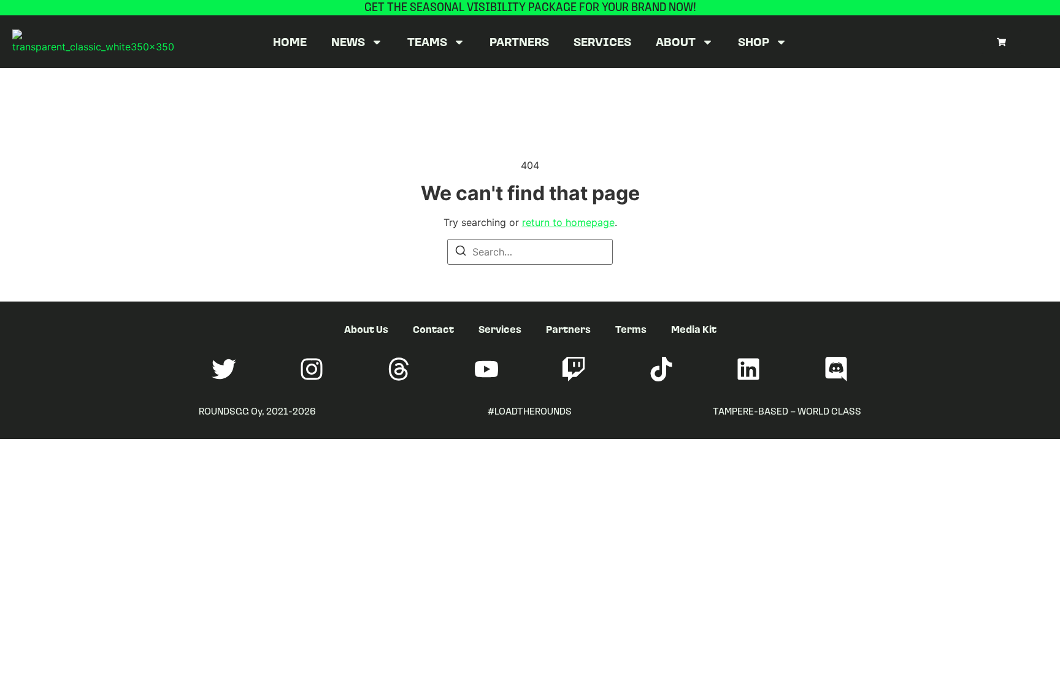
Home (290, 41)
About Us (366, 328)
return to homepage (568, 222)
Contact (433, 328)
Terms (631, 328)
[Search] (461, 252)
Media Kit (693, 328)
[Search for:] (530, 252)
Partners (519, 41)
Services (602, 41)
